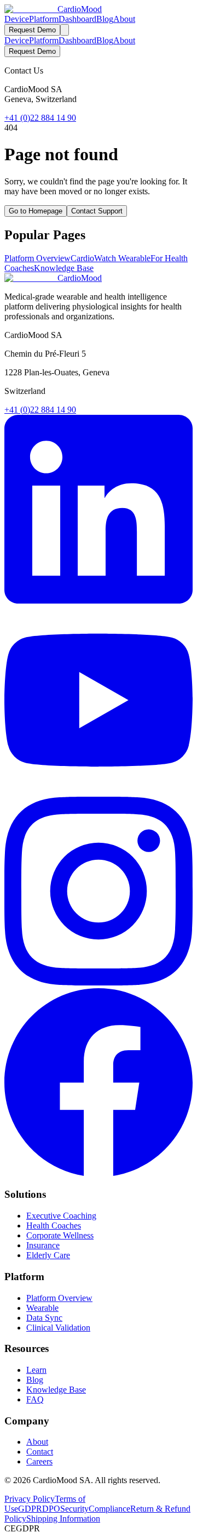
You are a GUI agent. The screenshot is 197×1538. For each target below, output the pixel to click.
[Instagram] (98, 982)
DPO (51, 1508)
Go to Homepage (35, 211)
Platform (44, 19)
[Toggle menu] (64, 30)
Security (74, 1508)
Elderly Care (48, 1255)
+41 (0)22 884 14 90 (40, 117)
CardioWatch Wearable (110, 258)
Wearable (42, 1307)
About (124, 19)
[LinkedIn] (98, 600)
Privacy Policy (29, 1498)
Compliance (109, 1508)
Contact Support (97, 211)
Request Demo (32, 30)
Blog (104, 19)
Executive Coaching (61, 1215)
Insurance (43, 1245)
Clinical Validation (58, 1327)
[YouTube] (98, 791)
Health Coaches (53, 1225)
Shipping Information (63, 1518)
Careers (39, 1461)
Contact (39, 1451)
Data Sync (44, 1317)
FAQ (35, 1399)
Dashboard (77, 19)
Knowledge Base (64, 268)
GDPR (30, 1508)
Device (16, 19)
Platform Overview (37, 258)
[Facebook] (98, 1173)
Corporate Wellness (60, 1235)
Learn (36, 1369)
